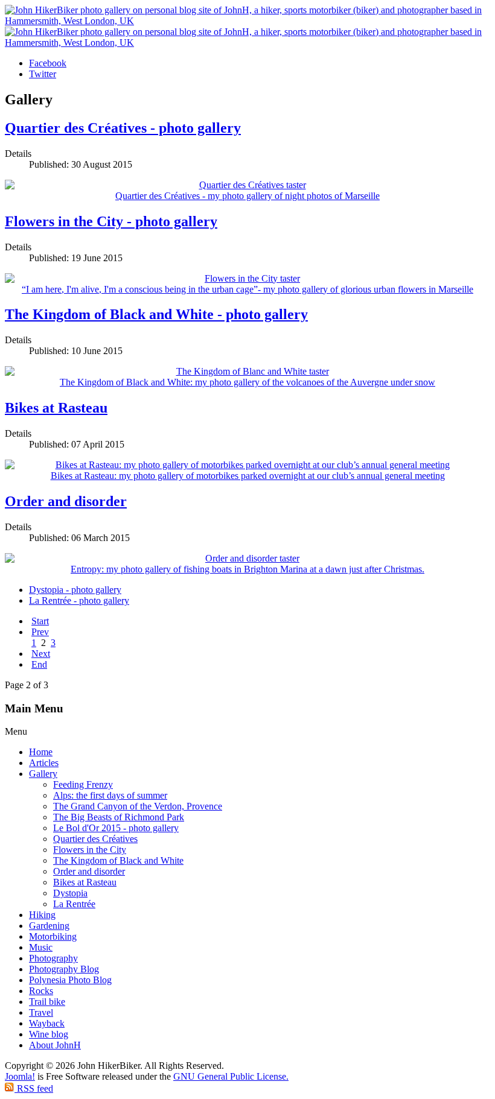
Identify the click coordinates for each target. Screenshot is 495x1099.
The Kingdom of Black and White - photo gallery (156, 314)
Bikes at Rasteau (56, 408)
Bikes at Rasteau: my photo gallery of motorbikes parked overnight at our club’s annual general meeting (248, 475)
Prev (40, 632)
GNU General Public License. (231, 1076)
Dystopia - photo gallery (75, 589)
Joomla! (20, 1076)
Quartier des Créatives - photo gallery (123, 128)
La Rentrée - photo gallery (79, 600)
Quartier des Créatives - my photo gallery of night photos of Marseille (247, 196)
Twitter (42, 74)
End (39, 664)
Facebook (47, 63)
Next (40, 653)
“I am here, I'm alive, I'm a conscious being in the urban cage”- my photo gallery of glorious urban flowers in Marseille (247, 289)
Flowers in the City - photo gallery (111, 221)
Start (40, 621)
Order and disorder (66, 501)
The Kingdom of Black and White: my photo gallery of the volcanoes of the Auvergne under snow (247, 382)
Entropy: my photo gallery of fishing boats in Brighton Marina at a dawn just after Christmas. (247, 569)
